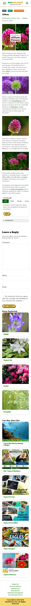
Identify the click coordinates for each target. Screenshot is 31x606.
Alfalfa (6, 334)
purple (25, 177)
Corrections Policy (15, 594)
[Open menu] (4, 3)
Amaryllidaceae (16, 101)
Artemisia (7, 412)
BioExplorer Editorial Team (12, 18)
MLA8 (12, 201)
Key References (9, 220)
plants (8, 71)
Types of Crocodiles (10, 523)
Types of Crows (9, 497)
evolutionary (14, 107)
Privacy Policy (15, 586)
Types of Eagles (9, 549)
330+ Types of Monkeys (11, 471)
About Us (15, 584)
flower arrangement (17, 189)
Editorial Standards (15, 592)
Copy (7, 213)
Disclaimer (15, 590)
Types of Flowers (9, 574)
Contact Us (15, 588)
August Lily (7, 360)
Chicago (19, 201)
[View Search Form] (27, 3)
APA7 (5, 201)
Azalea (5, 386)
